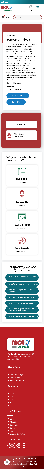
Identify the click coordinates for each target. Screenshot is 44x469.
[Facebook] (9, 445)
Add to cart (18, 96)
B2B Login (5, 2)
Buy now (16, 102)
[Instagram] (14, 445)
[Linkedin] (19, 445)
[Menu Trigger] (38, 8)
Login (31, 10)
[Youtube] (24, 445)
